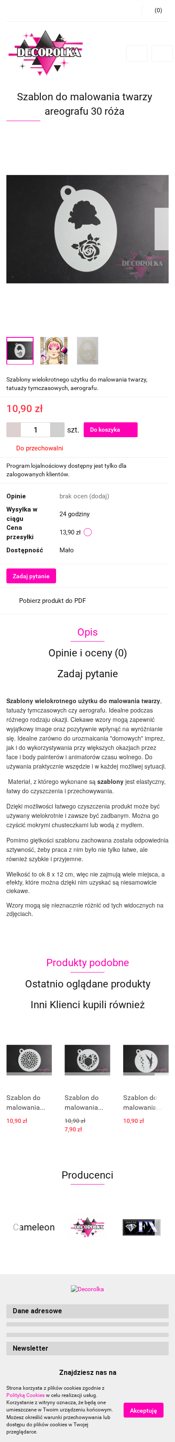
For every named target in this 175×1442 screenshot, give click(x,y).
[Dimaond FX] (142, 1227)
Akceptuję (143, 1410)
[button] (87, 1311)
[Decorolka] (87, 1227)
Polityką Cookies (25, 1395)
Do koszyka (105, 429)
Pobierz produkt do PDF (52, 601)
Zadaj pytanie (31, 576)
